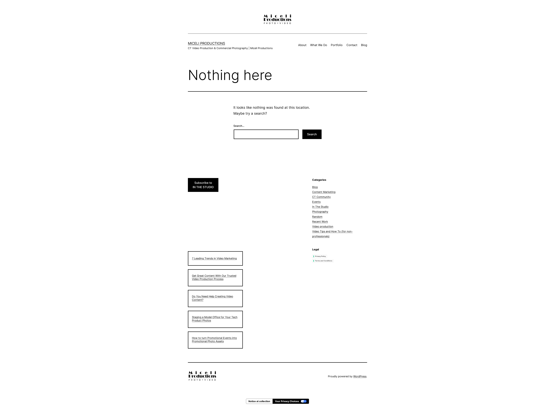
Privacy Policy (320, 256)
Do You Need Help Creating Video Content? (212, 298)
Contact (351, 45)
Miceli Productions (206, 43)
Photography (320, 211)
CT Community (321, 196)
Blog (364, 45)
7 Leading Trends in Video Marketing (214, 258)
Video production (322, 226)
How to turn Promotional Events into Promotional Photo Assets (214, 339)
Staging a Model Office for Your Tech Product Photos (214, 319)
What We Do (318, 45)
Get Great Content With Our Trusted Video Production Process (214, 277)
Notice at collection (259, 401)
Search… (238, 125)
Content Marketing (323, 191)
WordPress (359, 376)
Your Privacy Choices (287, 401)
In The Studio (320, 206)
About (302, 45)
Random (317, 216)
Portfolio (337, 45)
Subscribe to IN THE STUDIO (203, 185)
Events (316, 201)
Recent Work (320, 221)
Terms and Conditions (323, 261)
